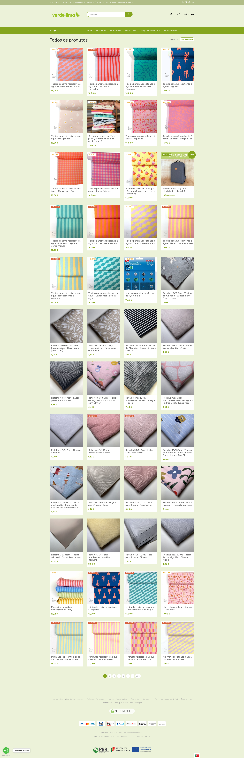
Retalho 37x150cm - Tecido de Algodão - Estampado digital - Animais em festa (65, 505)
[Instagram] (186, 2)
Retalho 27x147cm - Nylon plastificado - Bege (102, 503)
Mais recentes (186, 39)
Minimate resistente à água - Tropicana (177, 608)
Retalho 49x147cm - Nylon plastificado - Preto (65, 399)
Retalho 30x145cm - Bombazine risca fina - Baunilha (100, 557)
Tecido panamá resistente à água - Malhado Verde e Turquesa (140, 86)
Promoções (115, 30)
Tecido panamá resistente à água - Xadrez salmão (66, 189)
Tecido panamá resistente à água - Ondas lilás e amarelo (140, 242)
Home (90, 30)
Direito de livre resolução (131, 703)
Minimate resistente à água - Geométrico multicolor (139, 658)
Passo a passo (131, 30)
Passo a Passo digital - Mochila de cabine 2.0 (174, 189)
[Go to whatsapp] (6, 750)
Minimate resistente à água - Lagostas (102, 608)
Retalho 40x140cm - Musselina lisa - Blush (99, 451)
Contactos (147, 699)
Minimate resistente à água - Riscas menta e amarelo (65, 658)
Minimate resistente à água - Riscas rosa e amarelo (102, 658)
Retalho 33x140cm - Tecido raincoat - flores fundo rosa (177, 503)
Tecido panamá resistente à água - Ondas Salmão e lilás (66, 85)
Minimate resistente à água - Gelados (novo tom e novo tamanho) (140, 191)
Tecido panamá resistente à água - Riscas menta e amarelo (66, 296)
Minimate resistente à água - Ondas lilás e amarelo (177, 658)
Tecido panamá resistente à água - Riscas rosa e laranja (103, 242)
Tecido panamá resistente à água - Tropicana (140, 137)
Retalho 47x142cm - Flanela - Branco (66, 451)
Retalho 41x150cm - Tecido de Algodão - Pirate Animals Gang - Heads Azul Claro (177, 453)
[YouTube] (192, 2)
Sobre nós (135, 699)
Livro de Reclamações (118, 699)
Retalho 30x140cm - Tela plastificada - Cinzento (138, 556)
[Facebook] (183, 2)
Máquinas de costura (150, 30)
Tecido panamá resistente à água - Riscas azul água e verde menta (66, 243)
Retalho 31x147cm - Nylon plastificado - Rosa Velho (139, 503)
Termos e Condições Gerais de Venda (67, 699)
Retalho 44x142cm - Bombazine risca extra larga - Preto (140, 400)
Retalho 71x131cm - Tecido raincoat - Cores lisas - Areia (66, 556)
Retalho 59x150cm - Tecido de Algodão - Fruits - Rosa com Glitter (103, 400)
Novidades (101, 30)
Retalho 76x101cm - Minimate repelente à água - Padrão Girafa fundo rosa (178, 400)
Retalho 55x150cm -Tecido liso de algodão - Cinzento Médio (177, 557)
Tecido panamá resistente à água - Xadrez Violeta (103, 189)
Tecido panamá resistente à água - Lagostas (177, 85)
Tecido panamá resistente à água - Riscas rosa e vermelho (103, 86)
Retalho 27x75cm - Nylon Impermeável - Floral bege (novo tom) (102, 348)
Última (138, 676)
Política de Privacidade (96, 699)
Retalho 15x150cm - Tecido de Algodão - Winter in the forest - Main (177, 296)
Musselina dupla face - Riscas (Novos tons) (62, 608)
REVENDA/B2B (170, 30)
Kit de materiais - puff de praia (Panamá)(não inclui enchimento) (101, 139)
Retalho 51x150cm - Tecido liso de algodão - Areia (177, 346)
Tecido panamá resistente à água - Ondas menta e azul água (103, 296)
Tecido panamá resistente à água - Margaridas (66, 137)
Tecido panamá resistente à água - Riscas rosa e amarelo (178, 242)
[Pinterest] (189, 2)
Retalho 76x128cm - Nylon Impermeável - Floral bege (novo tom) (65, 348)
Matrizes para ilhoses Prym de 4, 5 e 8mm (139, 294)
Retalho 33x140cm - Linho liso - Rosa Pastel (139, 451)
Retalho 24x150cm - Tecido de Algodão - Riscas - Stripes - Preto (140, 348)
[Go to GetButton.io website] (6, 755)
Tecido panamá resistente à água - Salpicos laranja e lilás (177, 137)
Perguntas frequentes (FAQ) (166, 699)
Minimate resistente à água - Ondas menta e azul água (139, 608)
